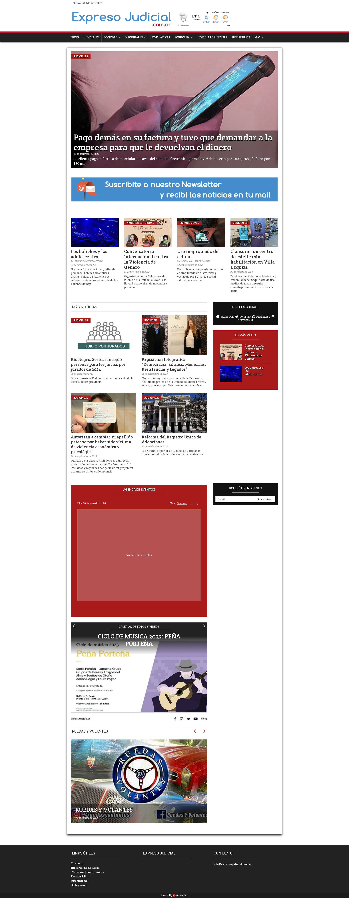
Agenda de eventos (139, 489)
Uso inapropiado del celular (198, 254)
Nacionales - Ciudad (140, 222)
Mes (172, 503)
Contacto (77, 863)
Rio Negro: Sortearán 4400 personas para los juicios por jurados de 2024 (98, 364)
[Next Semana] (197, 503)
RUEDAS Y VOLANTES (104, 809)
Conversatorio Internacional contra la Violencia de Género (146, 259)
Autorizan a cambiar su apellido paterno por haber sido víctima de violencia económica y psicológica (102, 444)
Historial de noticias (85, 867)
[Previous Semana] (191, 503)
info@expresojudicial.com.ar (232, 864)
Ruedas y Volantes (90, 731)
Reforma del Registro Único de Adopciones (171, 439)
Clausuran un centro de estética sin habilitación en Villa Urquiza (252, 259)
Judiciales (91, 37)
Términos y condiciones (87, 872)
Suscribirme (241, 37)
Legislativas (160, 37)
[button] (74, 626)
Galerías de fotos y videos (139, 626)
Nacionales (134, 37)
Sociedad (111, 37)
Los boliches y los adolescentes (89, 254)
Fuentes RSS (79, 876)
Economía (182, 37)
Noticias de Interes (212, 37)
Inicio (74, 37)
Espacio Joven (189, 222)
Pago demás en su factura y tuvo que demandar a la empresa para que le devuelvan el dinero (173, 142)
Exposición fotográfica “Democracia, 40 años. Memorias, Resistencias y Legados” (174, 364)
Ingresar (80, 885)
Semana (182, 503)
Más (257, 37)
